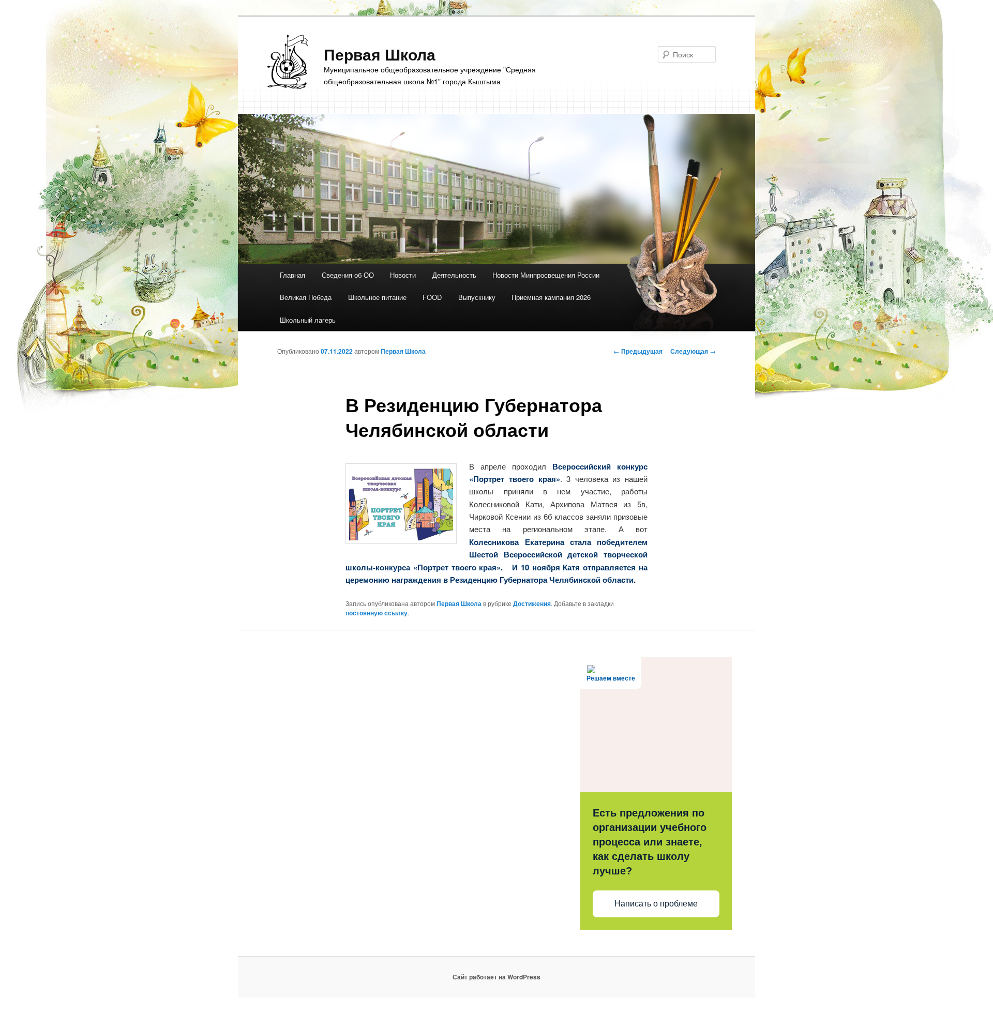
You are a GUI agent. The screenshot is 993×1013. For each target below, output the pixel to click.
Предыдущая (638, 351)
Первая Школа (379, 54)
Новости (403, 275)
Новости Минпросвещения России (545, 275)
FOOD (432, 297)
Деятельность (454, 275)
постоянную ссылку (376, 612)
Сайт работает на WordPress (496, 976)
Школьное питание (377, 297)
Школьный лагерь (308, 320)
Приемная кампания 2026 (551, 297)
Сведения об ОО (348, 275)
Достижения (532, 603)
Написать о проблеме (656, 903)
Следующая (693, 351)
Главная (292, 275)
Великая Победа (306, 297)
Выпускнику (476, 297)
